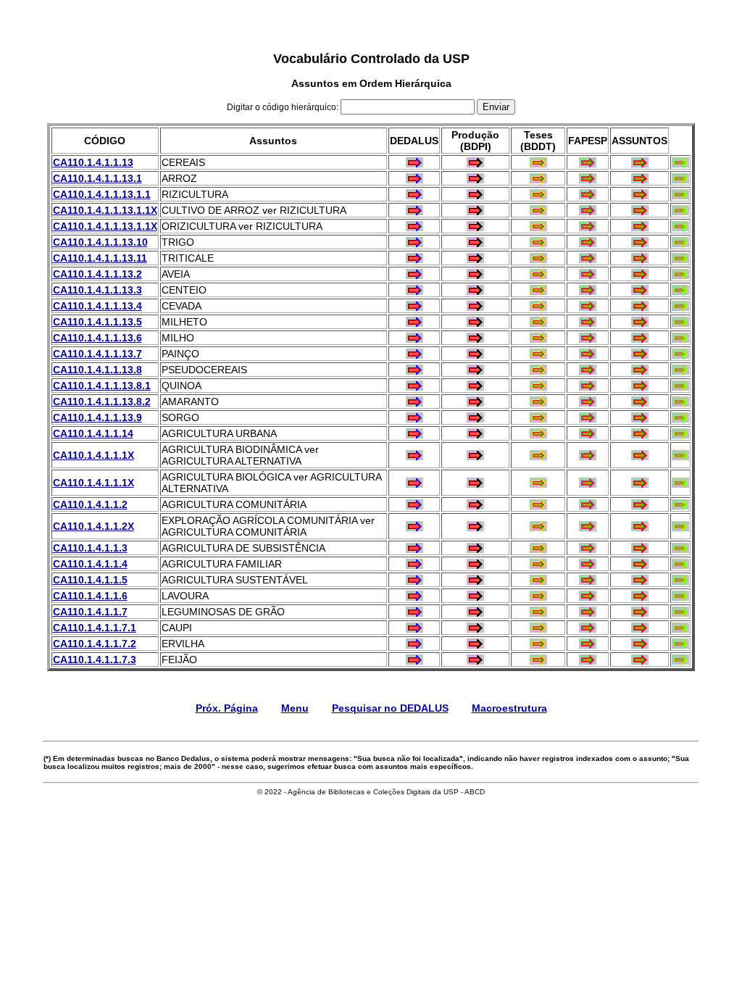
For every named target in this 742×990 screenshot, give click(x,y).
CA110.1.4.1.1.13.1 (97, 178)
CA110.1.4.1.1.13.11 (100, 258)
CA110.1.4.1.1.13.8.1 (102, 385)
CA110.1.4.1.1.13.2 (97, 274)
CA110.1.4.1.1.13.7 (97, 353)
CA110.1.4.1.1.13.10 (100, 242)
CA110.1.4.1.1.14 (93, 433)
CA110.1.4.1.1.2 (90, 504)
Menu (295, 708)
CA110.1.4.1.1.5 (90, 580)
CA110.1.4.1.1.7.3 (94, 659)
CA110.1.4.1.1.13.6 (97, 338)
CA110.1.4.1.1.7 (90, 611)
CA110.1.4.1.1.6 (90, 596)
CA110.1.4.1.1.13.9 (97, 417)
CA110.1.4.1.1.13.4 (97, 306)
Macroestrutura (509, 708)
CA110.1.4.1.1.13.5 (97, 322)
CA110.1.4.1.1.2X (93, 526)
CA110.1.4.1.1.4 (90, 564)
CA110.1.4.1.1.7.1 (94, 627)
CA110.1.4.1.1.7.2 (94, 643)
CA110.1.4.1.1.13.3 (97, 290)
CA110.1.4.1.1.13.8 (97, 369)
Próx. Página (227, 708)
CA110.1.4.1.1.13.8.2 (102, 401)
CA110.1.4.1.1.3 (90, 548)
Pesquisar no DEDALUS (390, 708)
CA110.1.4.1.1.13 (93, 162)
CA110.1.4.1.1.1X (93, 455)
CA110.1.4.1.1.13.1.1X (105, 210)
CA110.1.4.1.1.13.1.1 (102, 194)
